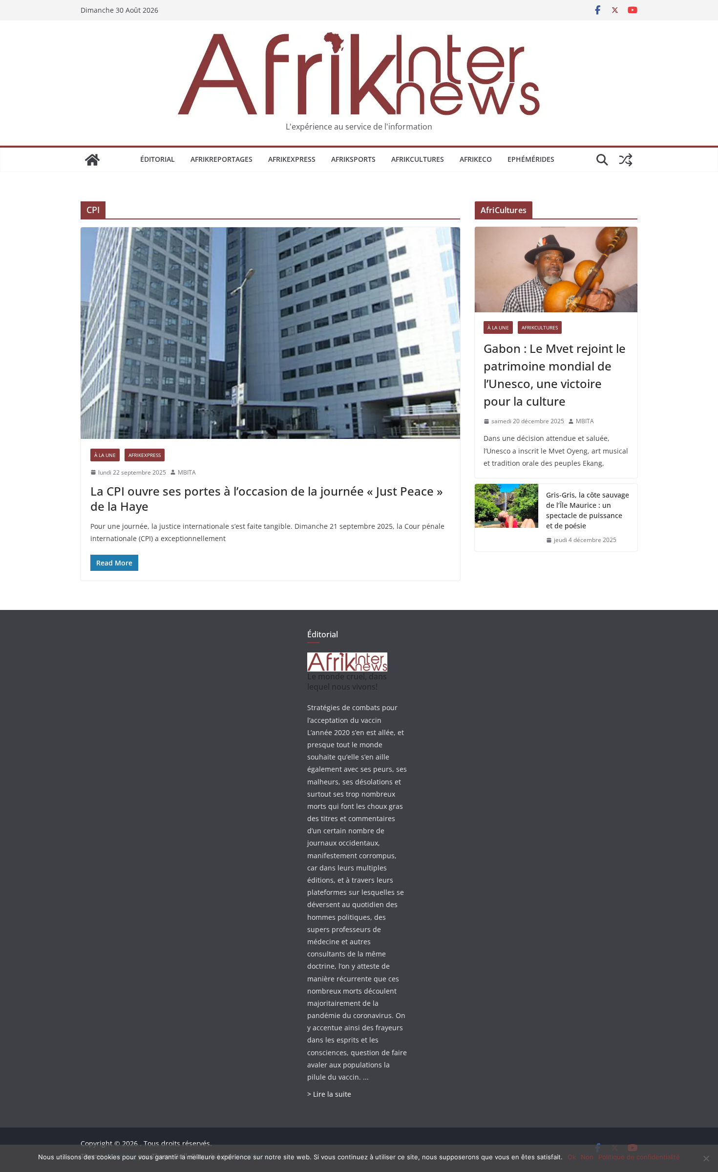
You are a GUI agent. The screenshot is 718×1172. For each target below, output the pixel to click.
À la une (105, 455)
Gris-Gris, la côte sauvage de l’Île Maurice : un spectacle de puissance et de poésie (587, 510)
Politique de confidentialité (639, 1157)
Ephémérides (530, 159)
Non (587, 1157)
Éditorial (157, 159)
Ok (572, 1157)
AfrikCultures (417, 159)
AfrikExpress (292, 159)
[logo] (347, 658)
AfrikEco (476, 159)
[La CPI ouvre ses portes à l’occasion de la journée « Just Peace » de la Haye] (270, 332)
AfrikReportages (221, 159)
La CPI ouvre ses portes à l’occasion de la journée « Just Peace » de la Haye (266, 498)
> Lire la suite (329, 1094)
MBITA (187, 472)
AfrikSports (353, 159)
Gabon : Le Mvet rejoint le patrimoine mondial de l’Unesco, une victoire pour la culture (555, 374)
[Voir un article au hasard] (625, 160)
